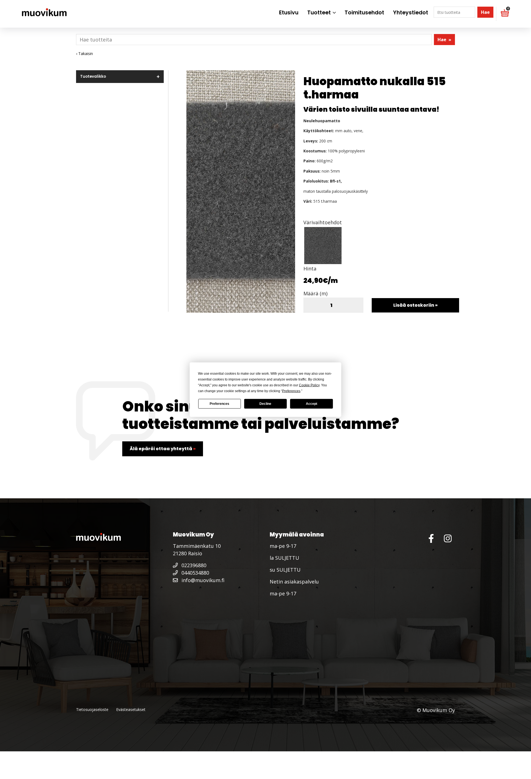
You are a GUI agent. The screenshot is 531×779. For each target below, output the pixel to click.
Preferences (219, 404)
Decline (265, 404)
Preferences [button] (291, 391)
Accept (311, 404)
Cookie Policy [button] (309, 385)
